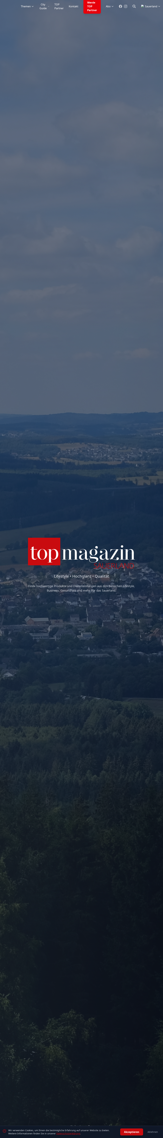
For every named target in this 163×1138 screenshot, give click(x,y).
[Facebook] (120, 6)
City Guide (43, 6)
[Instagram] (125, 6)
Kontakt (73, 6)
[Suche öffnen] (134, 6)
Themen (26, 6)
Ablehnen (153, 1131)
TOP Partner (59, 6)
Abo (108, 6)
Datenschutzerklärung (68, 1133)
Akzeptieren (131, 1132)
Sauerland (151, 6)
